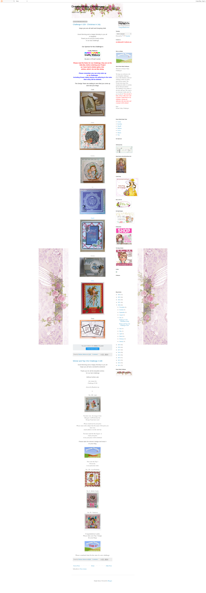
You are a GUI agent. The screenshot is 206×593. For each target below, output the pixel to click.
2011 (119, 365)
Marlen (92, 256)
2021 (119, 302)
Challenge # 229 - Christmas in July (87, 24)
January (121, 341)
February (121, 339)
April (120, 333)
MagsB (92, 218)
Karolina (92, 155)
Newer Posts (76, 566)
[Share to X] (104, 354)
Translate (127, 36)
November (122, 307)
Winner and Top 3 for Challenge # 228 (87, 361)
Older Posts (109, 566)
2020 (119, 305)
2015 (119, 355)
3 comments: (95, 354)
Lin (92, 187)
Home (92, 566)
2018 (119, 347)
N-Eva (92, 280)
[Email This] (101, 354)
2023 (119, 297)
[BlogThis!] (103, 354)
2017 (119, 350)
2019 (119, 344)
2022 (119, 300)
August (121, 315)
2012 (119, 363)
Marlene (119, 128)
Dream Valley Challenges (88, 6)
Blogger (110, 581)
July (120, 317)
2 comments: (95, 559)
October (121, 310)
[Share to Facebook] (106, 354)
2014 (119, 357)
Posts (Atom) (83, 569)
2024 (119, 294)
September (122, 312)
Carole (119, 122)
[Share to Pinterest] (107, 354)
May (120, 331)
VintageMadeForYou (124, 27)
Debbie (92, 122)
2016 (119, 352)
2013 (119, 360)
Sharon (119, 132)
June (120, 328)
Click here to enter (92, 349)
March (121, 336)
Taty (118, 135)
